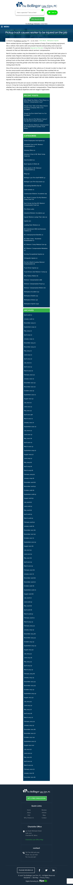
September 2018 (29, 494)
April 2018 (27, 514)
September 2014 (29, 645)
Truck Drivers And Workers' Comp (34, 272)
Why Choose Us (29, 818)
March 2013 (27, 717)
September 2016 (29, 590)
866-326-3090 (35, 852)
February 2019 (28, 474)
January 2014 (28, 677)
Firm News (43, 40)
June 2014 (27, 657)
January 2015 (28, 630)
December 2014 (29, 634)
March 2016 (27, 614)
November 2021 (29, 386)
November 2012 (29, 733)
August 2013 (28, 697)
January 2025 (28, 339)
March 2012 (27, 765)
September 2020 (29, 426)
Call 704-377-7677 (37, 19)
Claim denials (28, 189)
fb (40, 870)
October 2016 (28, 586)
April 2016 (27, 610)
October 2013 (28, 689)
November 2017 (29, 534)
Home (29, 810)
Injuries (26, 221)
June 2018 (27, 506)
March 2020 (27, 446)
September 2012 (29, 741)
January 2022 (28, 379)
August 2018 (28, 498)
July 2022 (27, 363)
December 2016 (29, 578)
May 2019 (27, 462)
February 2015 (28, 625)
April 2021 (27, 414)
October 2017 (28, 538)
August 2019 (28, 454)
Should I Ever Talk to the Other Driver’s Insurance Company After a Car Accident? (36, 107)
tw (46, 870)
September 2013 (29, 693)
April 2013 (27, 713)
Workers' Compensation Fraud (33, 284)
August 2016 (28, 594)
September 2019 (29, 450)
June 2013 (27, 705)
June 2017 (27, 554)
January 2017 (28, 574)
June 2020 (27, 434)
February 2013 (28, 721)
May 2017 (27, 558)
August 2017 (27, 546)
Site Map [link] (35, 877)
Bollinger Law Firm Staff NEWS (33, 177)
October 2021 (28, 390)
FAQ (29, 815)
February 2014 (28, 673)
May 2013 (27, 709)
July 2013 (27, 701)
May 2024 (27, 351)
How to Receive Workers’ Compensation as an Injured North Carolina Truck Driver (36, 126)
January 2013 (28, 725)
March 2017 (27, 566)
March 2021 (27, 418)
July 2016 (27, 598)
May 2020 (27, 438)
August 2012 (27, 745)
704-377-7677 (34, 854)
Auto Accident (28, 160)
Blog (25, 173)
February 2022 (28, 374)
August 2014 (28, 649)
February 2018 (28, 522)
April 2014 (27, 665)
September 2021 (29, 394)
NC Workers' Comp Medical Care (34, 244)
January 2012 (28, 773)
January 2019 (28, 478)
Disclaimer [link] (27, 877)
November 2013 (29, 685)
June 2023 (27, 355)
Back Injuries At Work (30, 164)
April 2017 (27, 562)
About (29, 812)
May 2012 (27, 757)
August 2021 (27, 398)
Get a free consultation (36, 798)
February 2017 (28, 570)
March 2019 (27, 470)
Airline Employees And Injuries (33, 140)
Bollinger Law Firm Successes (33, 181)
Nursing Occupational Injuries (33, 254)
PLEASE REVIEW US (26, 870)
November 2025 (29, 323)
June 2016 (27, 602)
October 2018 (28, 490)
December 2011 (28, 777)
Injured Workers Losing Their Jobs (34, 217)
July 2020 (27, 430)
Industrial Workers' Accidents (33, 213)
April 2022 (27, 367)
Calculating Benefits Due (31, 185)
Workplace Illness (29, 300)
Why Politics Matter (30, 276)
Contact (44, 818)
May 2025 (27, 331)
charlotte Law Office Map (34, 839)
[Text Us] (52, 12)
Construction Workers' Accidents (34, 193)
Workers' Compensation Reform (34, 288)
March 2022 (27, 370)
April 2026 (27, 315)
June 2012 (27, 753)
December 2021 (29, 382)
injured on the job (37, 48)
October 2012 (28, 737)
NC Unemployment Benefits (32, 234)
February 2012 (28, 769)
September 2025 (29, 327)
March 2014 (27, 669)
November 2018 (29, 486)
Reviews (44, 810)
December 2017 (29, 530)
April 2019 (27, 466)
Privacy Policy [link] (44, 877)
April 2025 (27, 335)
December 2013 (29, 681)
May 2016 (27, 606)
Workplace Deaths (29, 295)
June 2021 (27, 406)
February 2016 (28, 618)
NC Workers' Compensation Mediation (36, 248)
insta (53, 870)
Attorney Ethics (28, 150)
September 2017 (29, 542)
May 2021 (27, 410)
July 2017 (27, 550)
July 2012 (27, 749)
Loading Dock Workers (31, 225)
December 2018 (29, 482)
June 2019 (27, 458)
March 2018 (27, 518)
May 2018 (27, 510)
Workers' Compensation (31, 280)
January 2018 (28, 526)
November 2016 (29, 582)
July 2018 (27, 502)
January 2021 (28, 422)
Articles (44, 812)
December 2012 (29, 729)
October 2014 (28, 641)
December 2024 (29, 343)
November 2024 (29, 347)
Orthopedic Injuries (30, 258)
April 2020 (27, 442)
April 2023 (27, 359)
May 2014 (27, 661)
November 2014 (29, 637)
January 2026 (28, 319)
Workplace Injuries (53, 40)
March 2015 (27, 622)
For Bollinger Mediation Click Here (36, 24)
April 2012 (27, 761)
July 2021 (27, 402)
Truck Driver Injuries (30, 268)
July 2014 (27, 653)
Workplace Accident (30, 291)
